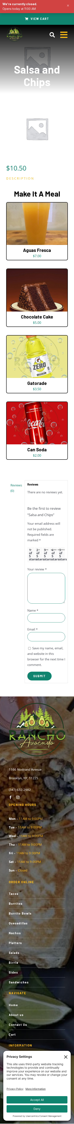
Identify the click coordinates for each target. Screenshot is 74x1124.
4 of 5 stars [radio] (54, 554)
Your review (37, 569)
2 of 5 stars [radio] (39, 554)
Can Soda (37, 449)
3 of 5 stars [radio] (47, 554)
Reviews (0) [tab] (16, 488)
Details (37, 224)
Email (32, 629)
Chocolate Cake (37, 317)
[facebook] (10, 797)
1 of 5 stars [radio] (32, 554)
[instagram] (18, 797)
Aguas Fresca (37, 250)
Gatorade (37, 383)
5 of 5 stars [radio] (62, 554)
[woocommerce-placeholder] (37, 128)
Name (32, 610)
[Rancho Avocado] (14, 28)
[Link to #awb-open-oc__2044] (52, 35)
